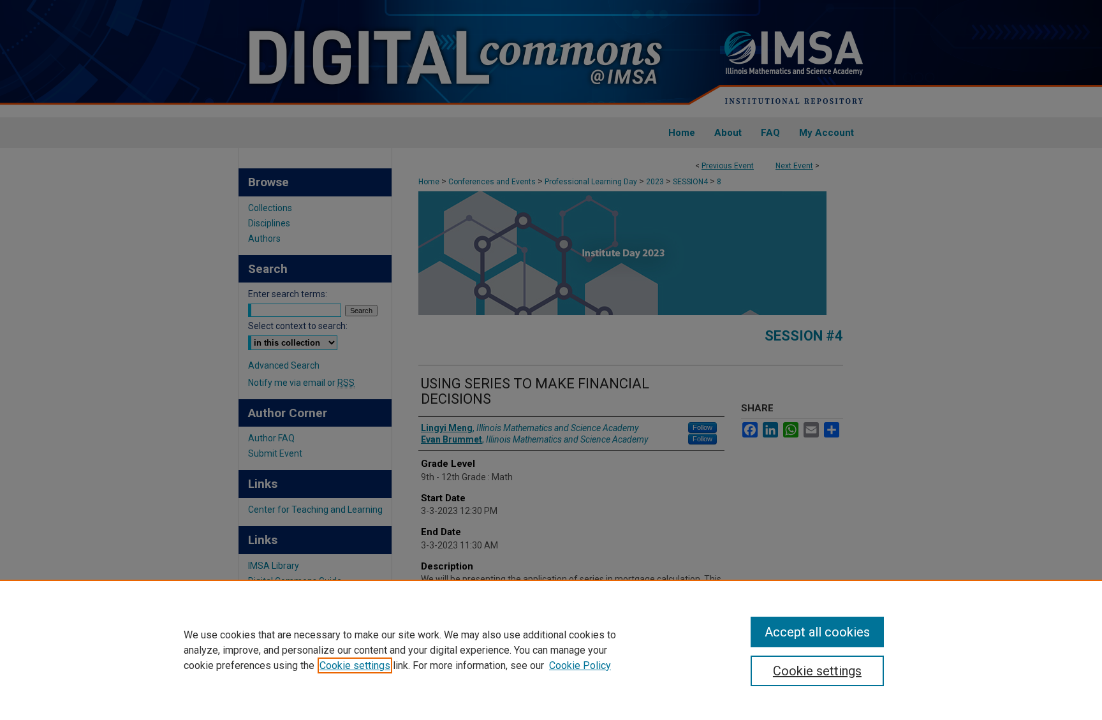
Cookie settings (355, 665)
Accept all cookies (817, 632)
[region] (551, 650)
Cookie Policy (580, 665)
